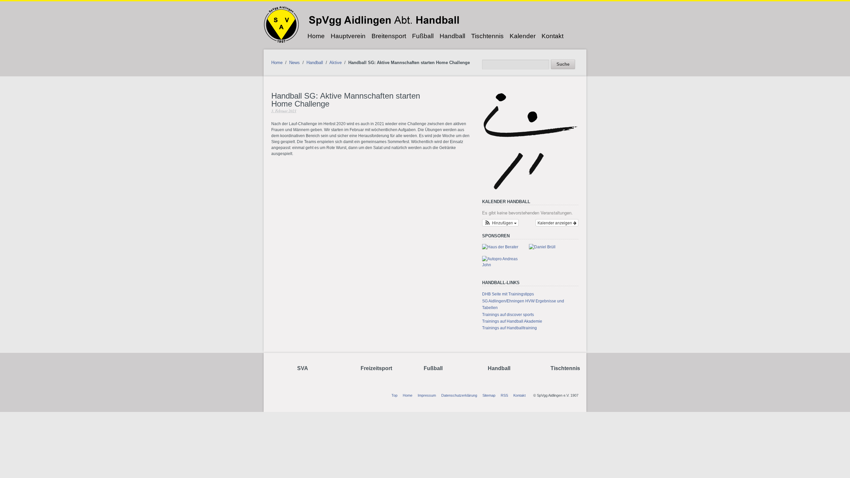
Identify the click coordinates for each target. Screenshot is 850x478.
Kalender (523, 36)
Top (394, 395)
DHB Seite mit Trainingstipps (508, 294)
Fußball (423, 36)
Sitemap (488, 395)
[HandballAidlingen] (530, 189)
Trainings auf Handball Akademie (512, 321)
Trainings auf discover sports (508, 314)
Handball (452, 36)
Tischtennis (487, 36)
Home (316, 36)
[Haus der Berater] (500, 247)
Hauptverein (348, 36)
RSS (504, 395)
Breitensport (389, 36)
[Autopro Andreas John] (503, 265)
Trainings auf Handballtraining (509, 328)
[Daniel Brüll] (542, 247)
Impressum (427, 395)
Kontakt (552, 36)
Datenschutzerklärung (459, 395)
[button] (500, 222)
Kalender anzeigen (555, 222)
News (294, 62)
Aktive (335, 62)
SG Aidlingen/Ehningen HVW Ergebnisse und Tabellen (523, 304)
